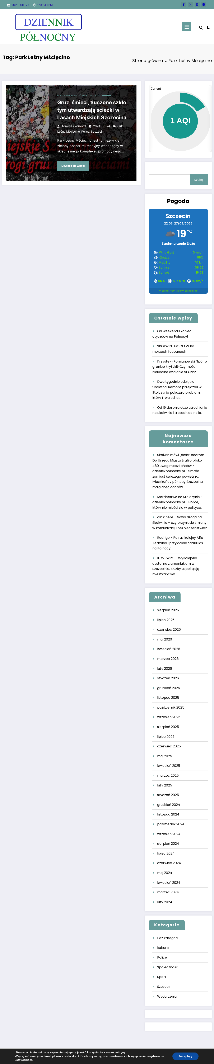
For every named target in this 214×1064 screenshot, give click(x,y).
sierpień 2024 (168, 843)
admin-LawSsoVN (73, 126)
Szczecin (94, 95)
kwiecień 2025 (168, 765)
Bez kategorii (167, 938)
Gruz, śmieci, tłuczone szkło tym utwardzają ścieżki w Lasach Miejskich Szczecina (91, 109)
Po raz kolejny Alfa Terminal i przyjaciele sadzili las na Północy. (177, 543)
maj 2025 (164, 756)
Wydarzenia (167, 996)
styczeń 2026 (168, 678)
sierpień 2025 (168, 726)
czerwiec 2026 (169, 629)
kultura (163, 947)
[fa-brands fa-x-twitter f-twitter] (190, 4)
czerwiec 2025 (169, 746)
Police (61, 95)
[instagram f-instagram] (197, 4)
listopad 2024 (168, 814)
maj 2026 (164, 639)
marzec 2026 (168, 658)
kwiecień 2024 (168, 882)
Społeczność (73, 95)
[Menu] (186, 26)
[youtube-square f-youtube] (203, 4)
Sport (85, 95)
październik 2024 (171, 824)
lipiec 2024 (166, 853)
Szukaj (198, 180)
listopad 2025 (168, 697)
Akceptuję (185, 1056)
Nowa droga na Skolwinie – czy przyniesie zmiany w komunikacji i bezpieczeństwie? (179, 522)
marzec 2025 (168, 775)
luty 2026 (164, 668)
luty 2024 (164, 902)
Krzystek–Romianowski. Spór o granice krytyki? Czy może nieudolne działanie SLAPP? (179, 366)
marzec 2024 (168, 892)
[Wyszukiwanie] (201, 28)
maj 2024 (164, 872)
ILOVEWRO (166, 558)
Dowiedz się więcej (73, 165)
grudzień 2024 (168, 804)
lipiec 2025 (166, 736)
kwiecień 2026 (168, 649)
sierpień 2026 (168, 610)
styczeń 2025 (168, 795)
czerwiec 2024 (169, 863)
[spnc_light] (208, 27)
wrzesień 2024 (169, 834)
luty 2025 (164, 785)
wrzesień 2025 (168, 717)
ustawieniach (24, 1060)
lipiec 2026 (166, 620)
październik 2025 (170, 707)
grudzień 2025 (168, 688)
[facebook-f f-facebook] (183, 4)
